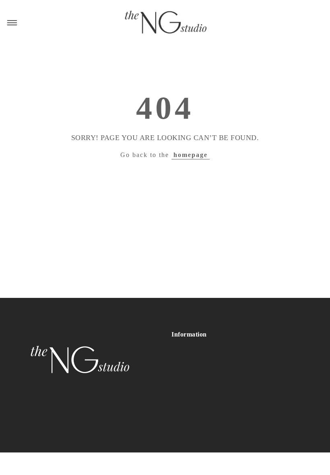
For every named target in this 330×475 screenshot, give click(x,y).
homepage (190, 154)
